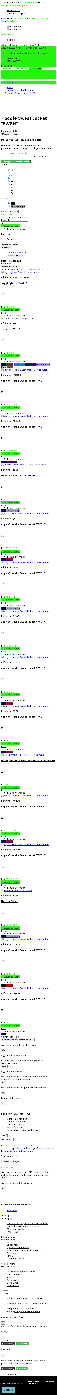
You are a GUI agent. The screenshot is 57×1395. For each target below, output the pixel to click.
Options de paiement (18, 1247)
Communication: (16, 1124)
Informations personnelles (21, 1271)
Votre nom (7, 1139)
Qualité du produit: (17, 1118)
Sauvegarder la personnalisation (15, 162)
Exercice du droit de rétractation (24, 1250)
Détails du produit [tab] (17, 252)
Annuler (5, 1162)
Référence (6, 131)
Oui (10, 1066)
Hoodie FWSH (9, 901)
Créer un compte (16, 13)
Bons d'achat (13, 1282)
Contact (5, 2)
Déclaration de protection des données (27, 1223)
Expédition (13, 1244)
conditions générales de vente (37, 1148)
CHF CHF (11, 40)
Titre (4, 1135)
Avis (3, 1145)
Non (4, 1066)
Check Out (7, 65)
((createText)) (22, 1344)
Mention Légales (15, 1229)
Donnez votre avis (10, 134)
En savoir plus (35, 1383)
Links (10, 1255)
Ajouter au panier (10, 226)
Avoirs (10, 1277)
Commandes (13, 1274)
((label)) (5, 1340)
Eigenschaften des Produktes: (22, 1130)
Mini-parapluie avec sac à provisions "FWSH (28, 760)
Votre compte (8, 1263)
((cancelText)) (8, 1344)
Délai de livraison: (16, 1121)
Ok (3, 1050)
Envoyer (15, 1162)
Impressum (13, 1231)
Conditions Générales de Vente (23, 1226)
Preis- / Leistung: (16, 1127)
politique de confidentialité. (18, 1151)
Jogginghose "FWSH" (14, 283)
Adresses (12, 1280)
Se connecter (13, 10)
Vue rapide (33, 272)
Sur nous (12, 1253)
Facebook (12, 1210)
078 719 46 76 (29, 2)
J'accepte (8, 1390)
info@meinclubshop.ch (14, 5)
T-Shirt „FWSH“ (10, 329)
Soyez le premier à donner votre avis (17, 1040)
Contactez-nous (15, 1258)
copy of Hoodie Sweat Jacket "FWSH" (23, 380)
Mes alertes (13, 1285)
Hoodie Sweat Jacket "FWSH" (18, 475)
